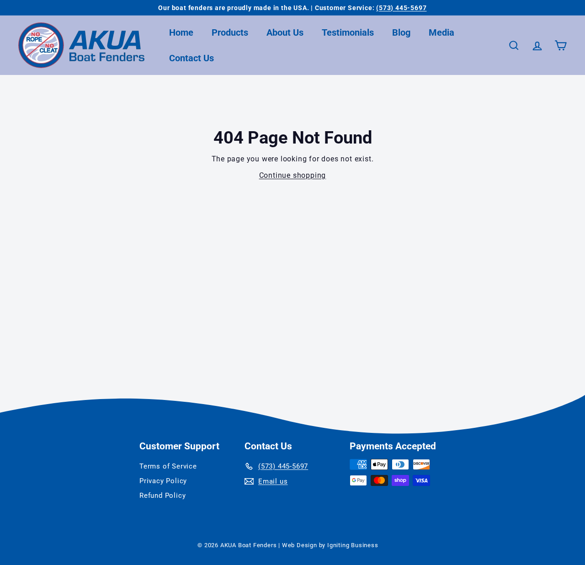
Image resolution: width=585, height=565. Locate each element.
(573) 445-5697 (401, 7)
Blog (401, 32)
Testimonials (348, 32)
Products (230, 32)
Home (181, 32)
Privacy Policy (163, 481)
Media (441, 32)
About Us (284, 32)
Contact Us (191, 58)
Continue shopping (292, 175)
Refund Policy (162, 495)
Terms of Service (168, 466)
